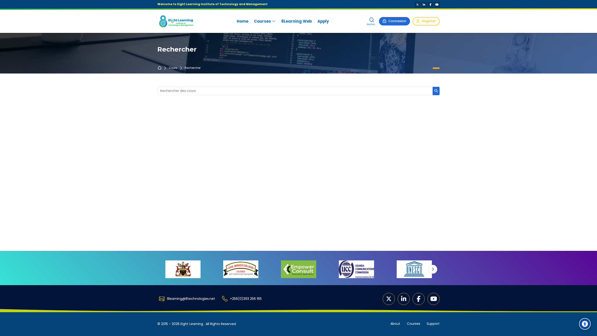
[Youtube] (437, 4)
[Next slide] (432, 269)
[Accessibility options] (585, 324)
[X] (417, 4)
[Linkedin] (424, 4)
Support (433, 323)
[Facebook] (430, 4)
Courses (413, 323)
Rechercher (193, 68)
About (395, 323)
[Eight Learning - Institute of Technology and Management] (175, 21)
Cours (173, 68)
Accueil (160, 68)
